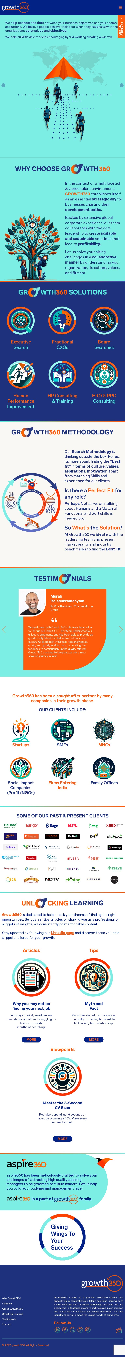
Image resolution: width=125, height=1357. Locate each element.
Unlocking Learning (12, 1314)
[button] (3, 85)
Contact (6, 1324)
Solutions (7, 1303)
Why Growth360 (11, 1298)
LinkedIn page (62, 933)
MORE (31, 1040)
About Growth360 (12, 1309)
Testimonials (9, 1319)
